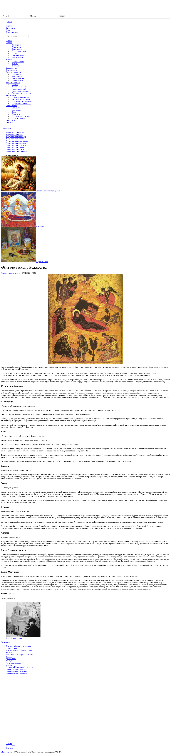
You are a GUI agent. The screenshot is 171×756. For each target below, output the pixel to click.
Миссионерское (18, 78)
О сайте (9, 744)
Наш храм (16, 108)
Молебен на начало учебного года (19, 654)
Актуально (16, 66)
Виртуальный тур (19, 51)
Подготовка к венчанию (21, 104)
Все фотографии (18, 118)
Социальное (16, 74)
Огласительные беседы (21, 97)
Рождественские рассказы (16, 143)
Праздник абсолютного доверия (18, 646)
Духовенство (17, 49)
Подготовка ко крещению (22, 101)
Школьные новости (19, 87)
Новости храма (18, 62)
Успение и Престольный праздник (19, 667)
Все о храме (16, 45)
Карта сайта (10, 120)
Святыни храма (18, 55)
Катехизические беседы (21, 99)
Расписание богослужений (16, 671)
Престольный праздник (21, 116)
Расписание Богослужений (16, 669)
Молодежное (17, 76)
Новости (9, 60)
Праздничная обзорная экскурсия (19, 650)
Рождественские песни (15, 139)
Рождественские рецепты (16, 145)
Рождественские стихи (15, 149)
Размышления (11, 648)
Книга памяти (17, 57)
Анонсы (15, 64)
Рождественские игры (14, 135)
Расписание (16, 47)
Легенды (9, 661)
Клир (14, 112)
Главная (9, 41)
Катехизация (11, 95)
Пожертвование (12, 68)
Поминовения (11, 70)
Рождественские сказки (15, 147)
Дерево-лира (11, 659)
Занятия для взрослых (20, 91)
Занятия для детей (19, 89)
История (15, 53)
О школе (15, 85)
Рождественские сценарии (16, 151)
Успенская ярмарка (13, 663)
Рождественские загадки (15, 133)
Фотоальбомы (11, 106)
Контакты (9, 122)
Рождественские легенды (16, 137)
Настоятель (16, 110)
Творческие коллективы (21, 93)
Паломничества (18, 80)
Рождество (7, 129)
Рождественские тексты (10, 273)
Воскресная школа (13, 83)
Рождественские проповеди (17, 141)
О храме (9, 43)
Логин (5, 16)
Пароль (33, 16)
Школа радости (7, 752)
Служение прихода (13, 72)
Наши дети (16, 114)
